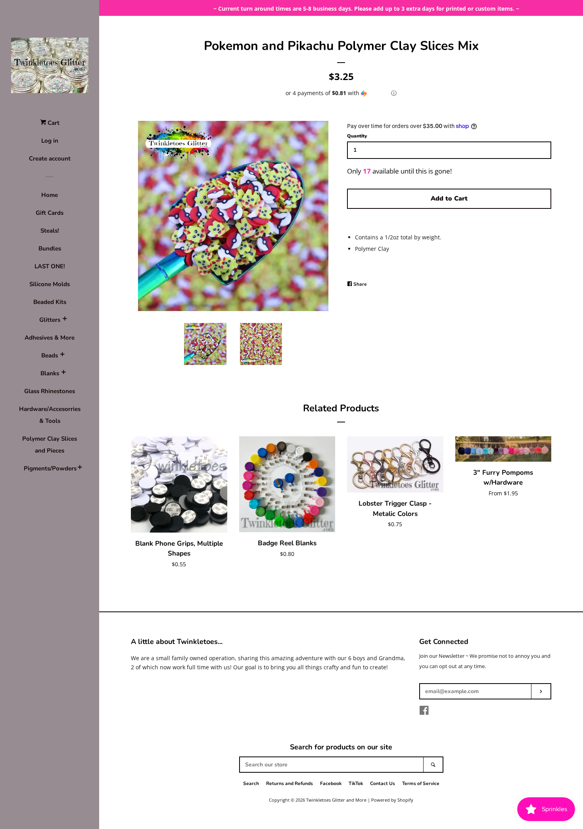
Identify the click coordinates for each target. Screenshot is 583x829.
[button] (341, 93)
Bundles (49, 248)
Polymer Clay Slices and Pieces (49, 445)
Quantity (357, 136)
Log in (49, 141)
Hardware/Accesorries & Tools (50, 415)
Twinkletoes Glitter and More (336, 800)
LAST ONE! (50, 266)
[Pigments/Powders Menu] (79, 468)
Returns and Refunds (289, 783)
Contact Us (382, 783)
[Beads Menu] (62, 355)
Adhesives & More (50, 338)
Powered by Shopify (392, 800)
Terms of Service (420, 783)
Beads (49, 355)
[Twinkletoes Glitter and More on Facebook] (424, 712)
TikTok (356, 783)
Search (251, 783)
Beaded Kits (49, 302)
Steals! (49, 231)
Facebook (330, 783)
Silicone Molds (49, 284)
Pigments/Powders (49, 468)
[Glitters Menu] (64, 320)
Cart (52, 123)
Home (49, 195)
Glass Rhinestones (49, 391)
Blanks (49, 373)
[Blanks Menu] (63, 373)
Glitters (49, 320)
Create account (50, 158)
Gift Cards (49, 213)
